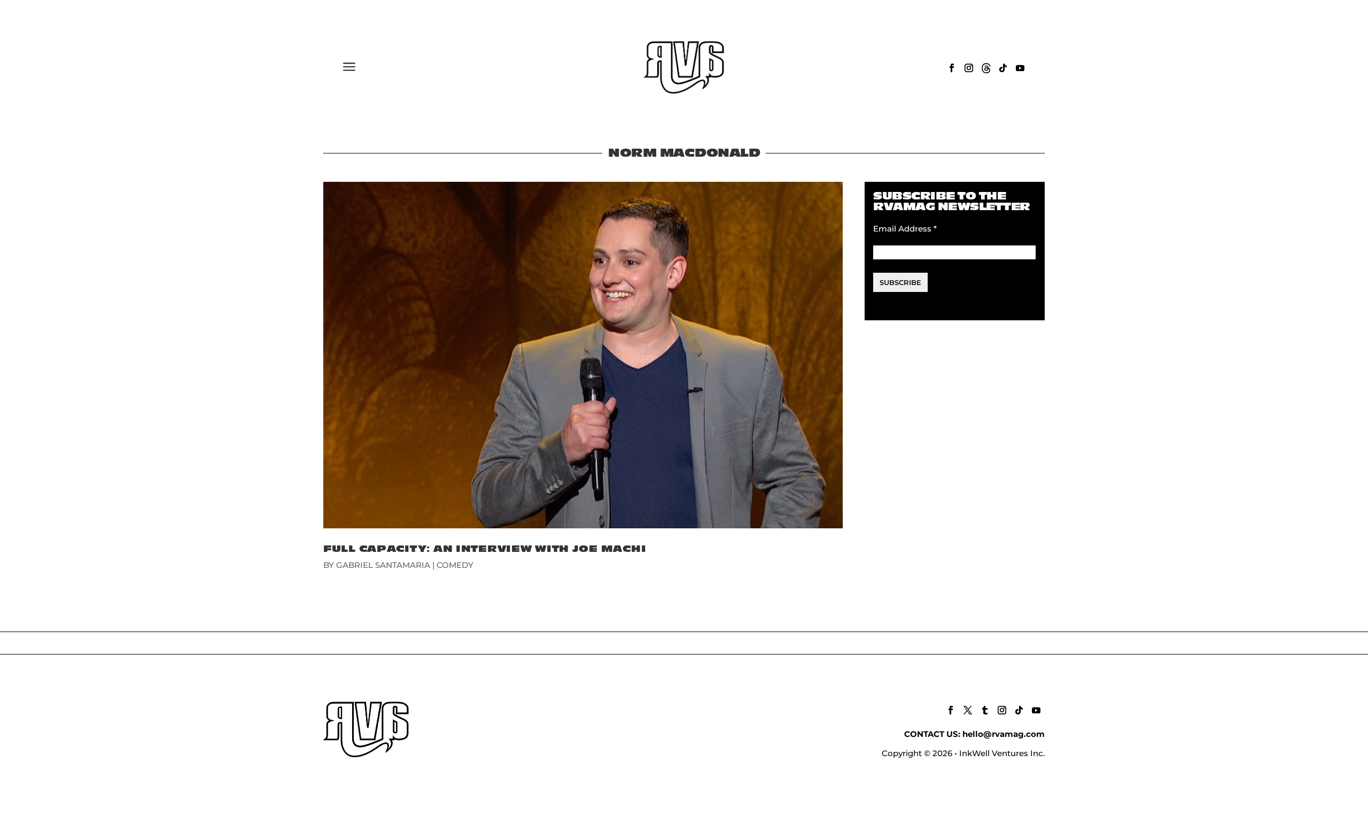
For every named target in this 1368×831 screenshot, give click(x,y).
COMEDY (455, 565)
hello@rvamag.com (1003, 734)
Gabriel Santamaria (383, 565)
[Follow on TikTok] (1003, 67)
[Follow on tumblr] (984, 710)
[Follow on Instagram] (968, 67)
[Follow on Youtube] (1020, 67)
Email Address (905, 229)
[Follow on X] (967, 710)
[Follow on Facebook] (951, 67)
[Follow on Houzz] (985, 67)
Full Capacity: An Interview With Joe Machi (484, 549)
